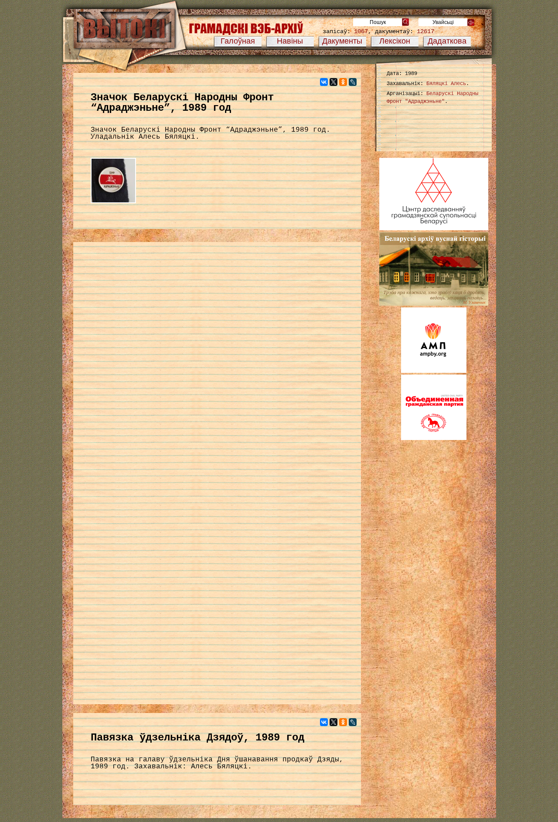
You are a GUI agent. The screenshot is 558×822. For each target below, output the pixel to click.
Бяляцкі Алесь (446, 84)
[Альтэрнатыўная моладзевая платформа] (433, 371)
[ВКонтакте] (324, 82)
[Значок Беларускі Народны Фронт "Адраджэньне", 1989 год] (113, 204)
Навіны (290, 41)
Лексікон (394, 41)
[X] (333, 82)
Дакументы (342, 41)
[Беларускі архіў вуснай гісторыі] (433, 304)
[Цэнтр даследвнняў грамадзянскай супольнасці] (433, 228)
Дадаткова (447, 41)
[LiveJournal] (353, 82)
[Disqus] (217, 360)
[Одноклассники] (343, 82)
